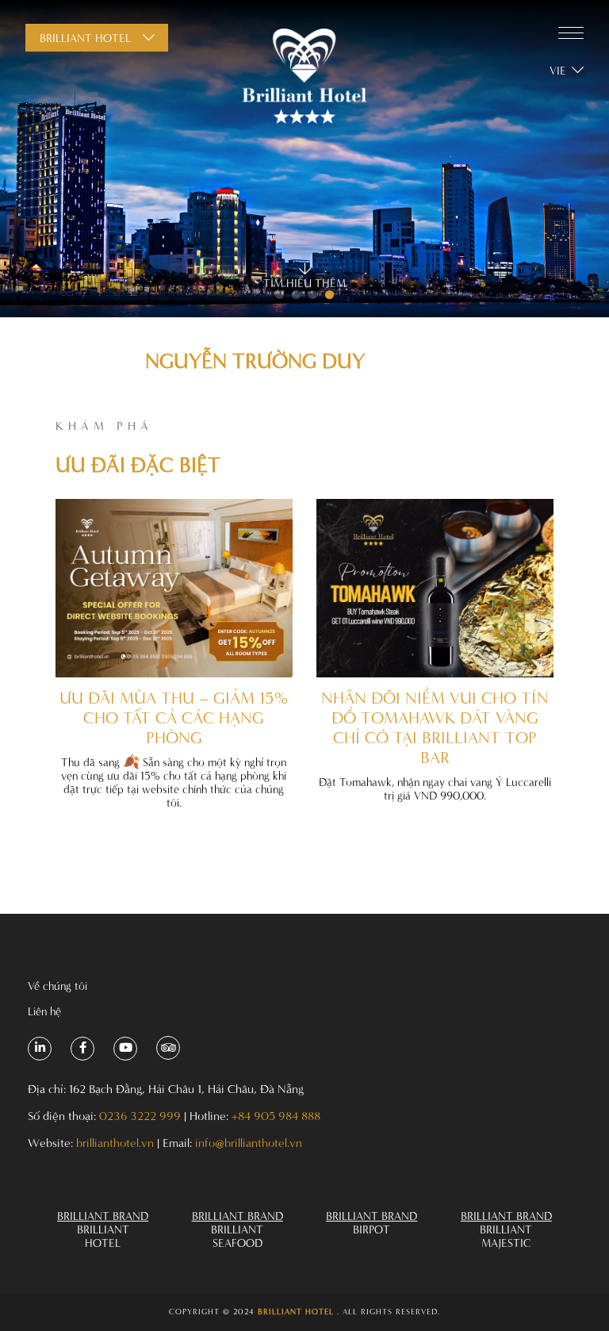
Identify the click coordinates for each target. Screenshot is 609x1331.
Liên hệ (44, 1010)
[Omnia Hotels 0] (304, 77)
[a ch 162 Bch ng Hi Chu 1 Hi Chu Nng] (40, 1049)
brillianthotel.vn (115, 1142)
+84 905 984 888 (276, 1115)
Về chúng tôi (57, 985)
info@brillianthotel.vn (248, 1142)
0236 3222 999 (140, 1115)
